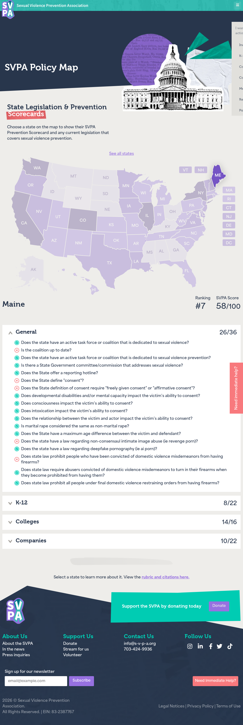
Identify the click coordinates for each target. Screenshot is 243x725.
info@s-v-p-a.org (140, 644)
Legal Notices (171, 706)
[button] (237, 5)
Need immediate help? (236, 388)
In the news (13, 649)
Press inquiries (16, 655)
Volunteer (72, 655)
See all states (121, 154)
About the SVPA (17, 644)
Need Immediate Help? (215, 681)
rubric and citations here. (165, 577)
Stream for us (76, 649)
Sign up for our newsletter (30, 672)
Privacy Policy (200, 706)
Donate (70, 644)
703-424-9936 (138, 649)
